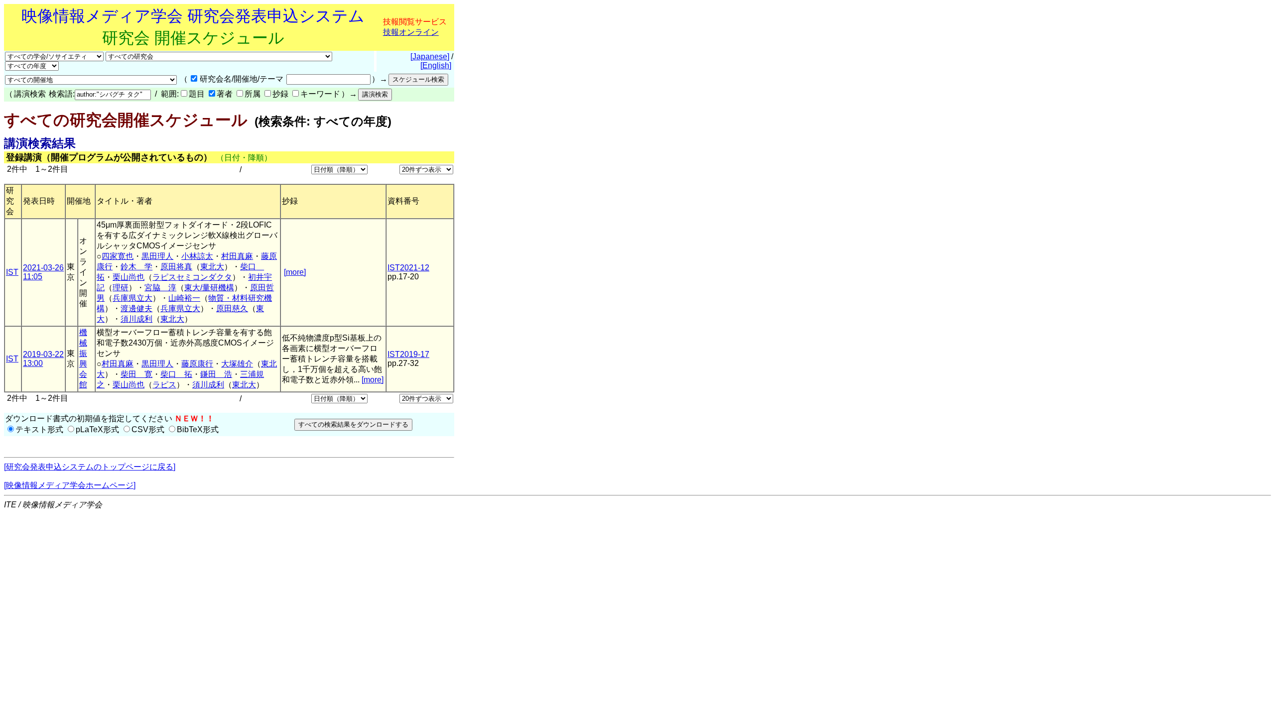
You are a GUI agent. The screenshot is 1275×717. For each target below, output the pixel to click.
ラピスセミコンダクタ (192, 277)
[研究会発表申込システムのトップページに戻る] (89, 467)
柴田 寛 (136, 374)
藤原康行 (197, 363)
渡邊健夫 (136, 308)
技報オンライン (411, 32)
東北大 (212, 266)
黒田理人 (157, 256)
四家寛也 (117, 256)
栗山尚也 (128, 277)
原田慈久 (232, 308)
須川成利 (136, 319)
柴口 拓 (176, 374)
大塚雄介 (237, 363)
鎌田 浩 (216, 374)
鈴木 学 (136, 266)
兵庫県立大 (132, 298)
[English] (435, 65)
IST (12, 272)
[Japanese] (429, 56)
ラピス (164, 384)
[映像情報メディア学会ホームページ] (69, 485)
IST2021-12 (408, 267)
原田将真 (176, 266)
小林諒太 (197, 256)
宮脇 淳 (160, 287)
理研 (120, 287)
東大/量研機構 (209, 287)
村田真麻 (237, 256)
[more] (295, 272)
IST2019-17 (408, 354)
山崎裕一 (184, 298)
